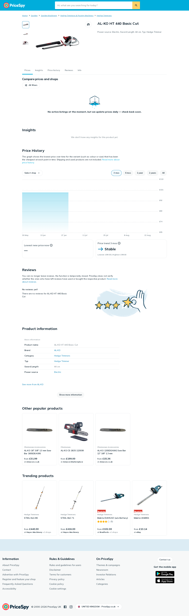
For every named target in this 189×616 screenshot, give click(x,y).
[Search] (136, 5)
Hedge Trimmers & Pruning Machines (76, 15)
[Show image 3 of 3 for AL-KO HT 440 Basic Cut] (25, 43)
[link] (39, 439)
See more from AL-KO (32, 384)
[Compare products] (88, 24)
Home (25, 15)
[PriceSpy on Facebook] (65, 606)
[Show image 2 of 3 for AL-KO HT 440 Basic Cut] (25, 33)
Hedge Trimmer (61, 361)
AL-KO (57, 350)
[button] (31, 85)
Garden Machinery (49, 15)
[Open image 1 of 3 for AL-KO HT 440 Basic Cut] (57, 43)
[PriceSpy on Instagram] (71, 606)
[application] (94, 207)
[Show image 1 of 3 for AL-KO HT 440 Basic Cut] (25, 24)
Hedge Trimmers (104, 15)
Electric (57, 372)
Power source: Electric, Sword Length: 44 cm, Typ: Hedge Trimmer (129, 32)
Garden (34, 15)
